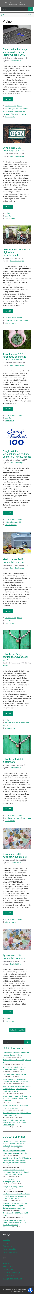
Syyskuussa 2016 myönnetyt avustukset (15, 957)
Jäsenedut (6, 1240)
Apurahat (6, 1263)
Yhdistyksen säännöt (10, 1249)
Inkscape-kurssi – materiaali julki (14, 1074)
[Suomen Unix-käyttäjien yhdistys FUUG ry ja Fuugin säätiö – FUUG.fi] (3, 15)
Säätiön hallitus (8, 1276)
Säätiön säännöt (9, 1269)
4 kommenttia (10, 728)
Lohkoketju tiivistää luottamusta (13, 760)
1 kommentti (9, 421)
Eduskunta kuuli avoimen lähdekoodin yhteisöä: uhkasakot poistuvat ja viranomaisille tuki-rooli (16, 1196)
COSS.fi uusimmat (14, 1136)
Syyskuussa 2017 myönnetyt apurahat (13, 149)
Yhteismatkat (7, 1246)
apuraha (8, 108)
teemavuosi (18, 111)
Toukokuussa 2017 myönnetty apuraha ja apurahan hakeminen (14, 357)
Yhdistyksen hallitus (10, 1252)
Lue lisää (8, 99)
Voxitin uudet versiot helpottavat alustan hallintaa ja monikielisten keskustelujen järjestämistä (14, 1143)
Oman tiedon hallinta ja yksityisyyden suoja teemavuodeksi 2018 (15, 52)
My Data (19, 108)
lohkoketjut (18, 320)
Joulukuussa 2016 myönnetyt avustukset (15, 855)
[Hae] (30, 9)
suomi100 (26, 320)
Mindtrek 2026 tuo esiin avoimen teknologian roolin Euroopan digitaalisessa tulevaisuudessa (15, 1206)
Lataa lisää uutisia (17, 1030)
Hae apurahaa (8, 1266)
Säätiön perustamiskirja (11, 1273)
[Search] (27, 1042)
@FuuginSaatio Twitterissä (12, 1279)
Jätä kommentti (11, 219)
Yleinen (19, 106)
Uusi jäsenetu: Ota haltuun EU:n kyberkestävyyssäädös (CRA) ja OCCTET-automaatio (14, 1222)
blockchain (9, 320)
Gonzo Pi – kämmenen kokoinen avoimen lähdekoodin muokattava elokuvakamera (15, 1122)
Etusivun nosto (10, 106)
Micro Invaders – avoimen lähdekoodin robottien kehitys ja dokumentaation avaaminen (17, 1098)
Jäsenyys (6, 1243)
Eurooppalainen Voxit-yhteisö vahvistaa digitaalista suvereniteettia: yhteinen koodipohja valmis (16, 1172)
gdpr (13, 108)
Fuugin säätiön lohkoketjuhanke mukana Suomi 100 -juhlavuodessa (17, 454)
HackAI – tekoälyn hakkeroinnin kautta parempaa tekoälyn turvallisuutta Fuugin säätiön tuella (17, 1089)
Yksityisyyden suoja (18, 114)
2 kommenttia (10, 117)
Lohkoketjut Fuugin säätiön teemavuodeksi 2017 (15, 657)
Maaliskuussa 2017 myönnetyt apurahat (13, 560)
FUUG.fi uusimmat (14, 1048)
